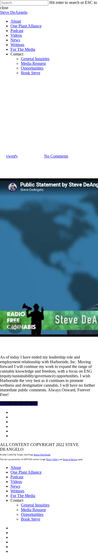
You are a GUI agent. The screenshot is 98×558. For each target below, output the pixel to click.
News (5, 130)
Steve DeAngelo (13, 12)
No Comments (56, 156)
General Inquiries (35, 505)
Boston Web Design (42, 455)
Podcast (16, 477)
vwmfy (12, 156)
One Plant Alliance (26, 472)
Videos (16, 481)
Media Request (33, 509)
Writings (17, 491)
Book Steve (30, 519)
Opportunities (32, 514)
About (15, 467)
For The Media (22, 495)
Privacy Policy (52, 459)
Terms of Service (70, 459)
